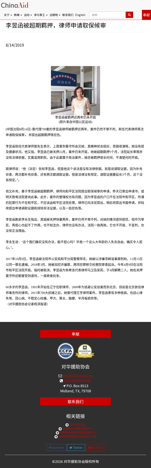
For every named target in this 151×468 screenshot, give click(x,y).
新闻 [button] (17, 15)
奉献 (146, 14)
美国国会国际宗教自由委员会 (77, 432)
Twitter (77, 447)
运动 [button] (27, 15)
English (80, 15)
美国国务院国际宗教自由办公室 (77, 436)
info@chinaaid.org (77, 375)
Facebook (57, 447)
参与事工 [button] (40, 15)
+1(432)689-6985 (77, 380)
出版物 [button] (54, 15)
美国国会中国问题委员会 (77, 428)
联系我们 (67, 15)
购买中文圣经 (77, 424)
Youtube (96, 447)
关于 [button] (7, 15)
